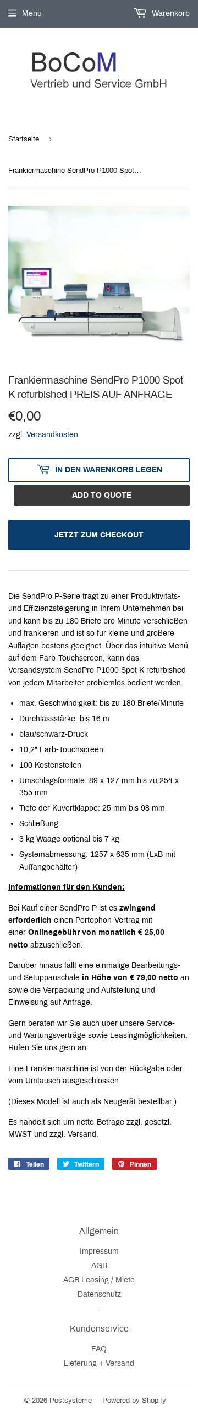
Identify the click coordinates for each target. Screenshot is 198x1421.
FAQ (99, 1349)
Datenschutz (99, 1294)
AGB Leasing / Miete (99, 1280)
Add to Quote (101, 495)
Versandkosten (52, 434)
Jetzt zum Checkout (99, 535)
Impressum (99, 1251)
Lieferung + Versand (99, 1363)
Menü (32, 13)
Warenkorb (170, 13)
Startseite (23, 139)
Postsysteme (71, 1400)
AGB (99, 1266)
